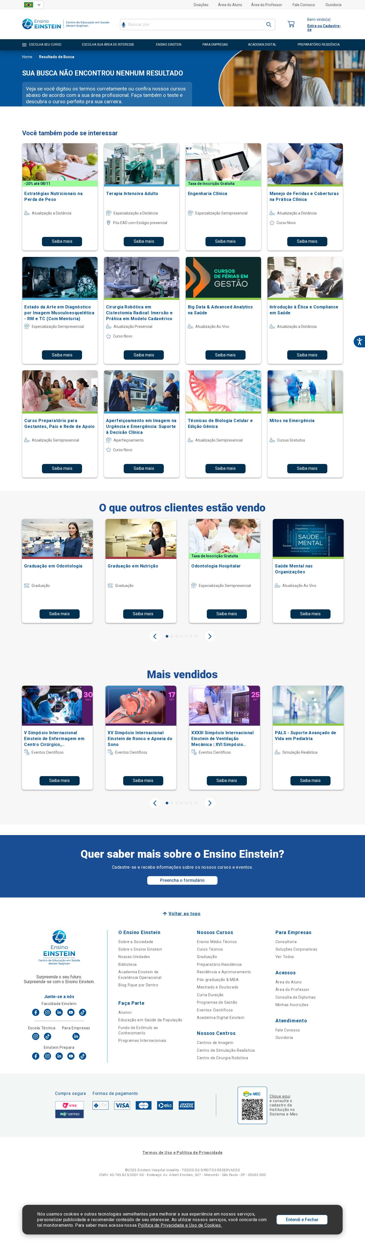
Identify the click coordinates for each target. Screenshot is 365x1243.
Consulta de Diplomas (295, 997)
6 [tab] (191, 636)
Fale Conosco (304, 5)
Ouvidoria (333, 5)
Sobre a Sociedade (135, 942)
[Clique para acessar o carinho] (291, 24)
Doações (201, 5)
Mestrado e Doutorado (218, 987)
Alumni (124, 1012)
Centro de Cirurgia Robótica (222, 1058)
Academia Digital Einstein (220, 1017)
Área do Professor (266, 5)
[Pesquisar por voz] (123, 24)
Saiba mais (62, 241)
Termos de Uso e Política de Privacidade (182, 1152)
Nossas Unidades (134, 957)
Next (210, 636)
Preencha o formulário (182, 880)
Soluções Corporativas (296, 949)
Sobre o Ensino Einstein (140, 949)
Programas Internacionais (142, 1040)
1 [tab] (167, 636)
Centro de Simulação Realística (226, 1050)
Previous (155, 636)
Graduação (207, 957)
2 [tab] (171, 636)
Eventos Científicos (215, 1010)
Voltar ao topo (184, 913)
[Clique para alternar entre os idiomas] (33, 5)
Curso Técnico (210, 949)
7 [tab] (196, 636)
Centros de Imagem (215, 1043)
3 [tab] (176, 636)
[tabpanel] (57, 571)
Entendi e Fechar (302, 1219)
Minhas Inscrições (292, 1005)
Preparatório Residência (219, 964)
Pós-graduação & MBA (218, 980)
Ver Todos (284, 957)
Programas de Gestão (217, 1002)
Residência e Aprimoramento (224, 972)
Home (27, 57)
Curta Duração (210, 995)
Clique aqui (280, 1096)
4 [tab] (181, 636)
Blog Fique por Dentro (138, 985)
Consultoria (286, 942)
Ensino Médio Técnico (217, 942)
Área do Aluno (230, 5)
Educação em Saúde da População (150, 1020)
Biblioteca (127, 964)
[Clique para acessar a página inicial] (65, 30)
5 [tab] (186, 636)
